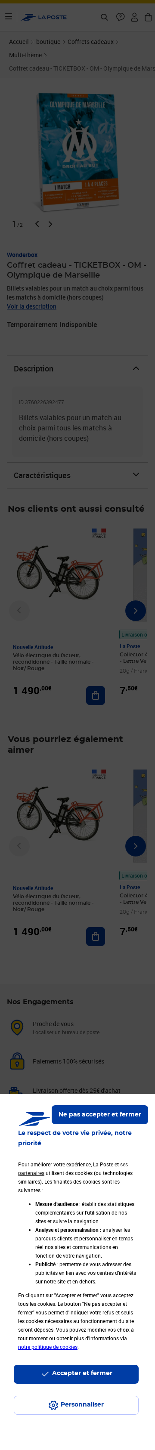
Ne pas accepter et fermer (100, 1115)
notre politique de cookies (48, 1346)
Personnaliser (82, 1405)
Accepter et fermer (82, 1373)
